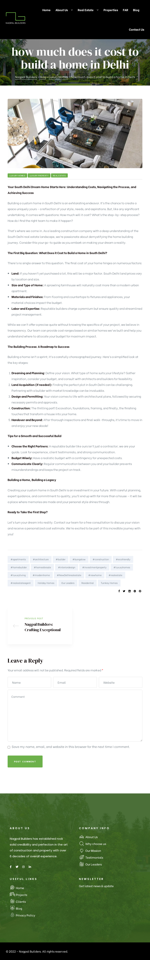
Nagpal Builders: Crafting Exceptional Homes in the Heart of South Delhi (40, 625)
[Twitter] (17, 867)
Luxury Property (39, 175)
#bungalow (79, 559)
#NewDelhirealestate (69, 575)
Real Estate (59, 175)
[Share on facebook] (119, 591)
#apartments (18, 559)
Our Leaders (67, 582)
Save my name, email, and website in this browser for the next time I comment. (71, 746)
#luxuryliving (18, 575)
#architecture (41, 559)
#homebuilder (19, 567)
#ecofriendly (123, 559)
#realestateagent (21, 582)
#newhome (95, 575)
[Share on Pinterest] (140, 591)
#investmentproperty (94, 567)
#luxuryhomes (121, 567)
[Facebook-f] (10, 867)
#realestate (115, 575)
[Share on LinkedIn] (129, 591)
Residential (87, 582)
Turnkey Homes (109, 582)
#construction (101, 559)
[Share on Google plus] (135, 591)
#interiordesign (66, 567)
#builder (60, 559)
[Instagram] (23, 867)
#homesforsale (42, 567)
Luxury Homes (17, 175)
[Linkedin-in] (30, 867)
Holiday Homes (46, 582)
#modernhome (41, 575)
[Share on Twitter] (124, 591)
